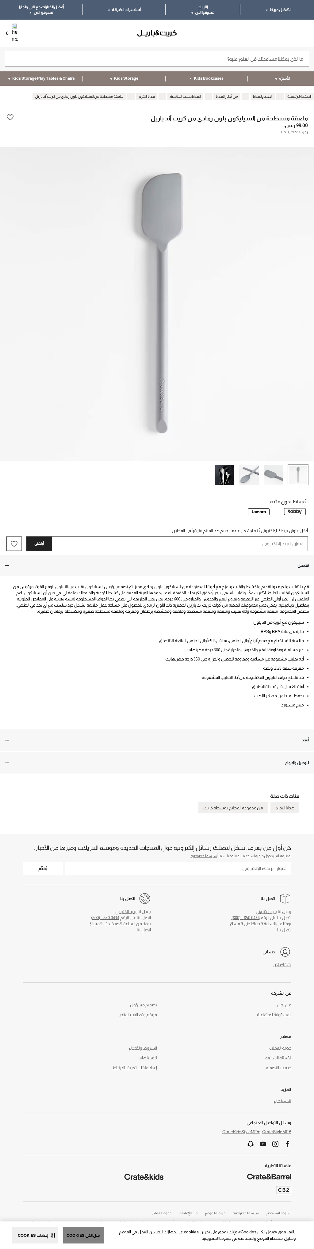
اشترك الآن (282, 964)
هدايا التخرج (284, 807)
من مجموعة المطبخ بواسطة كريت (233, 807)
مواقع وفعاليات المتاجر (138, 1014)
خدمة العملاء (280, 1048)
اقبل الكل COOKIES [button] (83, 1235)
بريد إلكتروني (266, 911)
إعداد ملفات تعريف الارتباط (134, 1067)
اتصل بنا (284, 929)
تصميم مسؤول (143, 1004)
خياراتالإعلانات (188, 1213)
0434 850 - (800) (246, 917)
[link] (291, 33)
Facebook (287, 1144)
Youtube (263, 1144)
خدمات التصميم (278, 1067)
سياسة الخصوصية (204, 856)
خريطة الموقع (215, 1213)
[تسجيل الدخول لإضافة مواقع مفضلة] (10, 118)
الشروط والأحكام (143, 1048)
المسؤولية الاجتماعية (274, 1014)
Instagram (275, 1144)
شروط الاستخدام (278, 1213)
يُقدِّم (43, 868)
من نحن (284, 1004)
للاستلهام (148, 1057)
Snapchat (251, 1144)
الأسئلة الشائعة (278, 1057)
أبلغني (39, 543)
